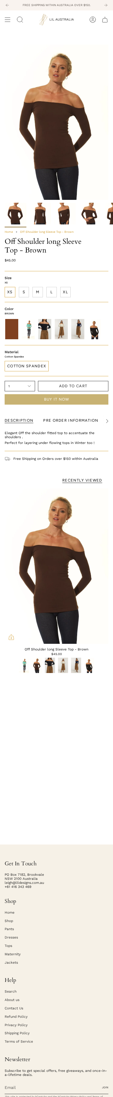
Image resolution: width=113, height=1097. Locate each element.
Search (11, 991)
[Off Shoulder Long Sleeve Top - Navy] (77, 329)
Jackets (11, 962)
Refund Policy (16, 1017)
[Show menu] (7, 19)
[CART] (105, 19)
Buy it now (56, 399)
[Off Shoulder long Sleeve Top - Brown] (56, 566)
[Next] (105, 5)
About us (12, 1000)
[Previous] (7, 5)
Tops (8, 946)
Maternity (13, 954)
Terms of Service (19, 1041)
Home (9, 231)
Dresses (11, 937)
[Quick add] (11, 637)
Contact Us (14, 1008)
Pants (9, 929)
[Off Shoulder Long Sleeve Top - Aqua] (28, 329)
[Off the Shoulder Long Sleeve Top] (94, 329)
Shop (9, 921)
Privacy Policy (16, 1025)
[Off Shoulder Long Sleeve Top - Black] (44, 329)
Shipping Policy (17, 1033)
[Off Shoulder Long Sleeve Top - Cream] (61, 329)
